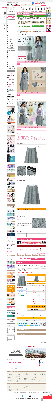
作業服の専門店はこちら (10, 314)
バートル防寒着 (26, 386)
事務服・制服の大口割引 (10, 292)
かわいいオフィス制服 (10, 181)
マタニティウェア (10, 380)
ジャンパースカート (42, 376)
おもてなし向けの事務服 (10, 177)
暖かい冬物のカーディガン (10, 274)
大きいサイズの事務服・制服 (11, 144)
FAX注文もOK (9, 308)
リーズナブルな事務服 (11, 373)
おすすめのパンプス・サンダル (11, 197)
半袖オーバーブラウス (26, 378)
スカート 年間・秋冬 (34, 374)
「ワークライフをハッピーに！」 (22, 0)
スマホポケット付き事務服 (10, 241)
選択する (47, 397)
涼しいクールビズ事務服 (10, 219)
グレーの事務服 (9, 248)
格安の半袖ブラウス (10, 171)
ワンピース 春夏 (41, 373)
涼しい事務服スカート (10, 212)
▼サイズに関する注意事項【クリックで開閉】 (24, 239)
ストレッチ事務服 (9, 237)
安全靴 (17, 389)
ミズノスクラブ (25, 387)
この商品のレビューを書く (42, 315)
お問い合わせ (43, 5)
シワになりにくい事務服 (10, 232)
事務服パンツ (33, 379)
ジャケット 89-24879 (19, 64)
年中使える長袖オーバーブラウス (11, 281)
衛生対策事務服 (9, 225)
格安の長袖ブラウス (10, 268)
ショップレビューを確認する (31, 320)
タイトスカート (33, 376)
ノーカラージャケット (19, 378)
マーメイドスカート (34, 377)
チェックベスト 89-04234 (19, 129)
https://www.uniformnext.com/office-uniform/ (14, 367)
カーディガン (17, 380)
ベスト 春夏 (18, 373)
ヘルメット (18, 390)
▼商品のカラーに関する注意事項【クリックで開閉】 (25, 209)
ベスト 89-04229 (18, 94)
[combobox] (26, 3)
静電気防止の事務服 (10, 240)
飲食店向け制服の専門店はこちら (11, 321)
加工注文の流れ (22, 289)
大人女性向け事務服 (11, 377)
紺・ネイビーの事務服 (10, 245)
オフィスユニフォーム (15, 350)
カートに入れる (37, 306)
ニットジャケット (18, 379)
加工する (37, 309)
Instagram (41, 363)
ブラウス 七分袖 (26, 374)
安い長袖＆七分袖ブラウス (10, 168)
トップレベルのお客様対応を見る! (15, 355)
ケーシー (17, 387)
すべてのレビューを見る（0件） (32, 317)
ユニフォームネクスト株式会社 (19, 398)
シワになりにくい (10, 378)
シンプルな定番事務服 (10, 188)
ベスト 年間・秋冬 (18, 374)
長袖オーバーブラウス (26, 379)
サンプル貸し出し (9, 305)
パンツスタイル (9, 115)
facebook (41, 362)
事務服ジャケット (18, 376)
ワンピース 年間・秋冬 (42, 374)
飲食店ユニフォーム (11, 389)
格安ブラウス (25, 376)
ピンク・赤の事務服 (10, 251)
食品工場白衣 (10, 390)
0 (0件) (45, 266)
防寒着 (9, 386)
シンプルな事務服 (10, 374)
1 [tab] (31, 336)
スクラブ (17, 386)
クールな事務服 (10, 376)
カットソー (17, 381)
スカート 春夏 (33, 373)
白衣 (9, 387)
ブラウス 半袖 (25, 373)
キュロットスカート (34, 378)
